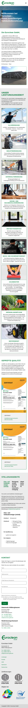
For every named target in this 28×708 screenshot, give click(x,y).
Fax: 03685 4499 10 (6, 651)
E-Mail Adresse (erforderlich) (7, 580)
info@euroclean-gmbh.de (14, 509)
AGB (2, 662)
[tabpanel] (14, 528)
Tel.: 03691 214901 (5, 627)
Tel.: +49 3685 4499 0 (6, 614)
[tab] (7, 484)
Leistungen (4, 657)
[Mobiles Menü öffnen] (26, 3)
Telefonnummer (4, 574)
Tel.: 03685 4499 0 (5, 650)
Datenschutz (4, 667)
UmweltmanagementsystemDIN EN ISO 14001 (10, 465)
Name (2, 567)
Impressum (4, 664)
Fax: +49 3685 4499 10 (6, 616)
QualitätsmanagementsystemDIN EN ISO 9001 (11, 419)
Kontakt (3, 659)
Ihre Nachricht (4, 586)
